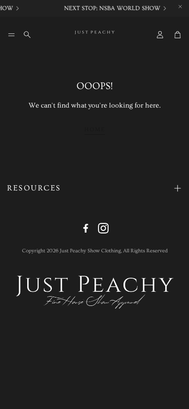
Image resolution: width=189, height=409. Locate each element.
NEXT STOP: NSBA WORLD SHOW (111, 8)
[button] (11, 35)
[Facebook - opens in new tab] (85, 228)
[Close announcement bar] (180, 6)
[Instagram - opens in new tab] (103, 228)
